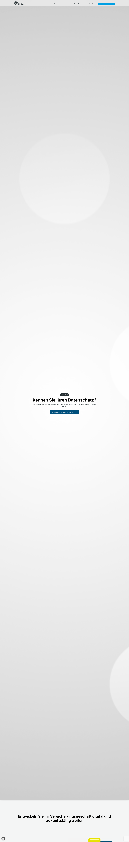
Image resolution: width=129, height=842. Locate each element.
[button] (3, 838)
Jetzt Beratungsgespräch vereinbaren (62, 412)
